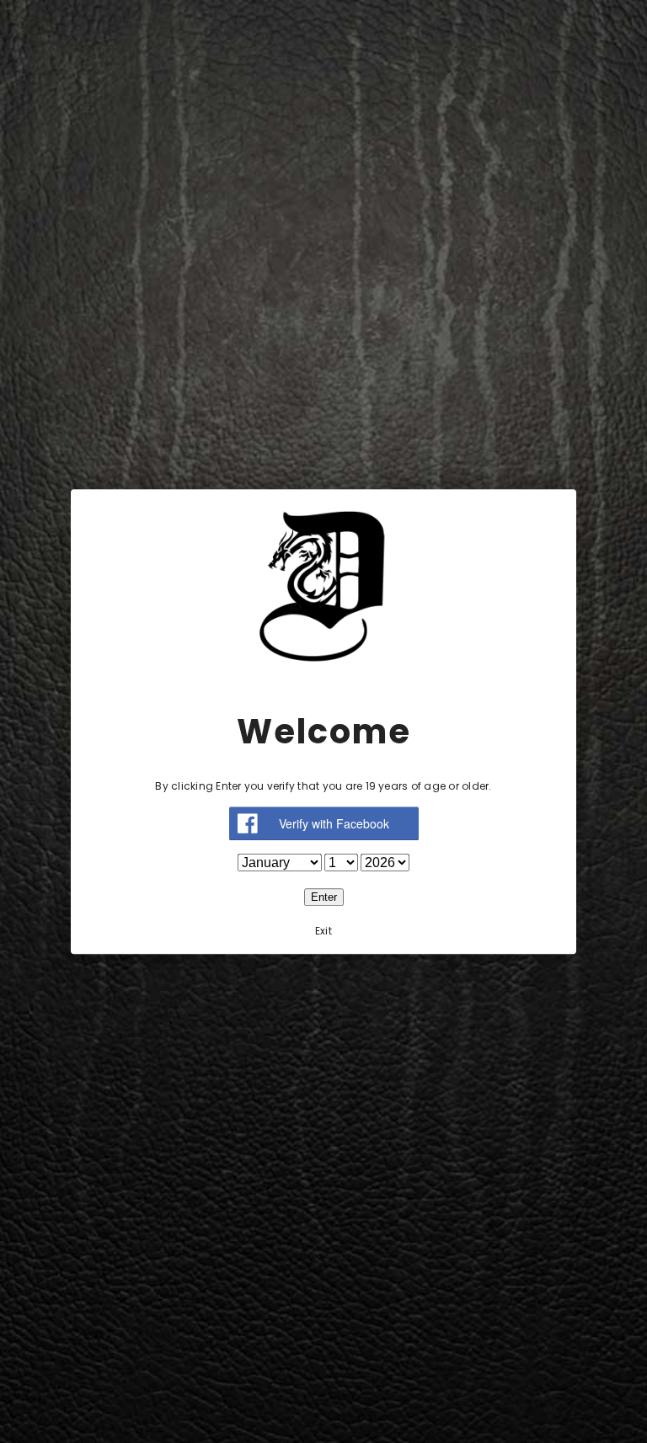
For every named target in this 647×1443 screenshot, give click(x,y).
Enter (324, 897)
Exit (323, 931)
